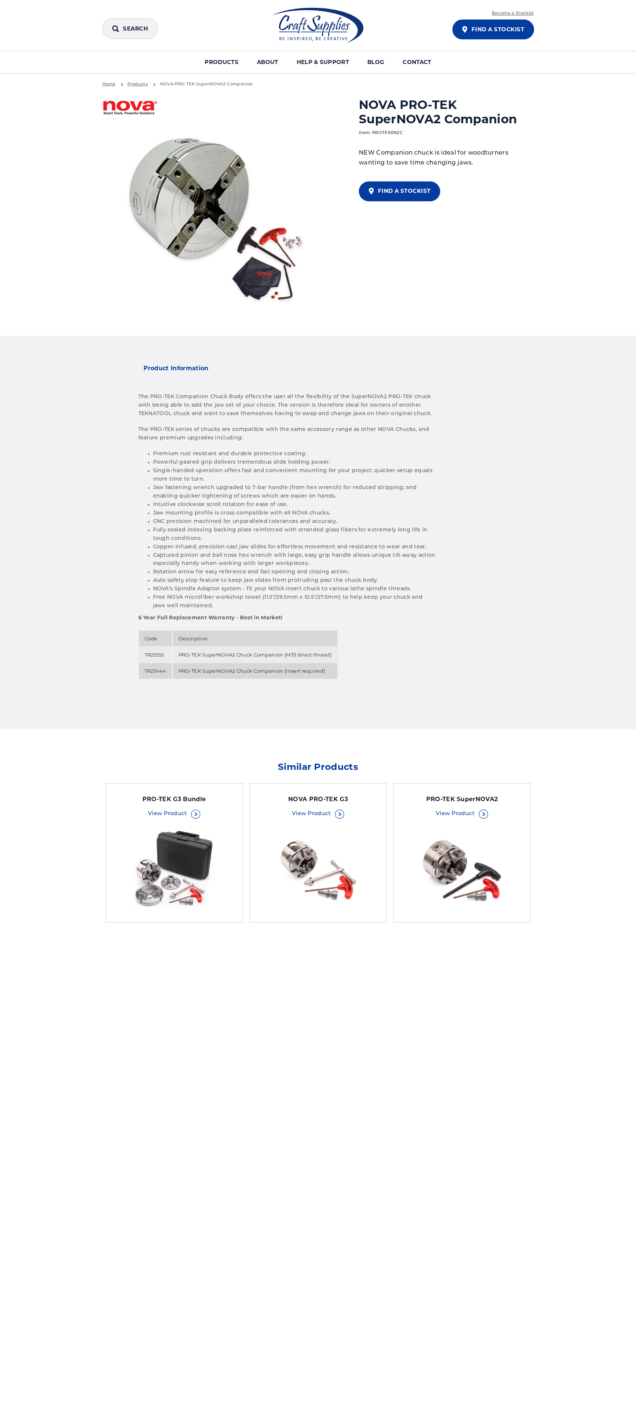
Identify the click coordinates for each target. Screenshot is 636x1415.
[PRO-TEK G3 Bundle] (174, 869)
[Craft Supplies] (318, 25)
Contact (417, 62)
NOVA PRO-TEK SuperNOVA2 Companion (206, 84)
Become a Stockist (513, 13)
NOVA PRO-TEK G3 (318, 799)
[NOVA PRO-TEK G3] (318, 869)
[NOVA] (130, 108)
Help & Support (323, 62)
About (267, 62)
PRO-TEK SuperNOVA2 (462, 799)
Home (109, 84)
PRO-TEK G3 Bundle (174, 799)
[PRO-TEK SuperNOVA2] (462, 869)
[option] (218, 218)
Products (222, 62)
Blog (375, 62)
